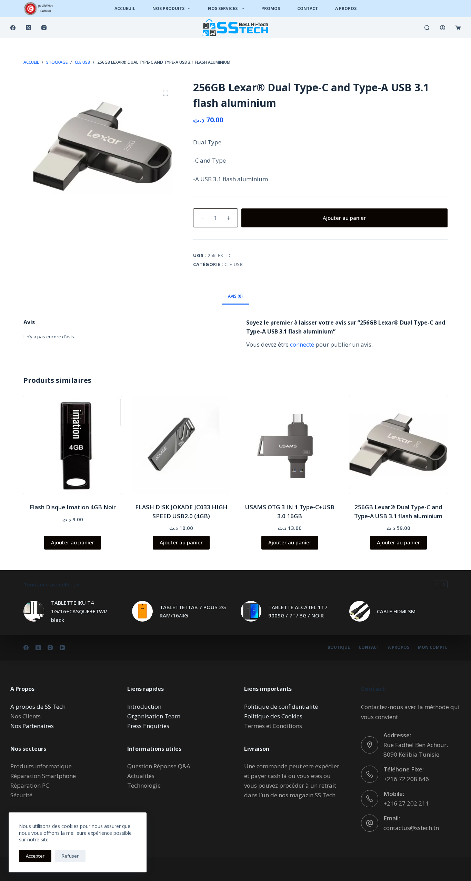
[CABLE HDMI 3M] (359, 611)
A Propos (346, 8)
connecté (302, 344)
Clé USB (233, 264)
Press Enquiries (148, 726)
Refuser (70, 856)
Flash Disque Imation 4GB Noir (73, 507)
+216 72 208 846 (406, 779)
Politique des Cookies (273, 716)
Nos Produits (168, 8)
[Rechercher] (427, 27)
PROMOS (270, 8)
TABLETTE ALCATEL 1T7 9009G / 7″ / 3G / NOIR (298, 611)
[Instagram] (44, 27)
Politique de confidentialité (281, 706)
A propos (398, 647)
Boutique (339, 647)
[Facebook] (13, 27)
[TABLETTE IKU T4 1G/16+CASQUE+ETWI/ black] (33, 611)
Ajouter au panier (344, 217)
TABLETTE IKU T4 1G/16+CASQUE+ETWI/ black (79, 611)
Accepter (35, 856)
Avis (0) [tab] (235, 296)
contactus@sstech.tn (411, 828)
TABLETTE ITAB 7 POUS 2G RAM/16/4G (193, 611)
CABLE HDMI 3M (396, 611)
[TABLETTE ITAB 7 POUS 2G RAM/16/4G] (142, 611)
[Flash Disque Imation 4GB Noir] (72, 445)
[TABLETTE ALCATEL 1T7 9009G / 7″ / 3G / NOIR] (251, 611)
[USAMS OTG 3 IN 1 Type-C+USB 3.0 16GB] (290, 445)
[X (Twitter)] (28, 27)
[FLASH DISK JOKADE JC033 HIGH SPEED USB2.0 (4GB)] (181, 445)
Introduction (144, 706)
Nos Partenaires (32, 726)
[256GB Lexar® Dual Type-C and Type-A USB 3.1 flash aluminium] (398, 445)
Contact (307, 8)
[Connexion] (442, 27)
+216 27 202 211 (406, 803)
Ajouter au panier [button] (72, 542)
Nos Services (223, 8)
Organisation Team (153, 716)
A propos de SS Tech (38, 706)
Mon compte (433, 647)
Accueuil (124, 8)
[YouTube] (62, 647)
